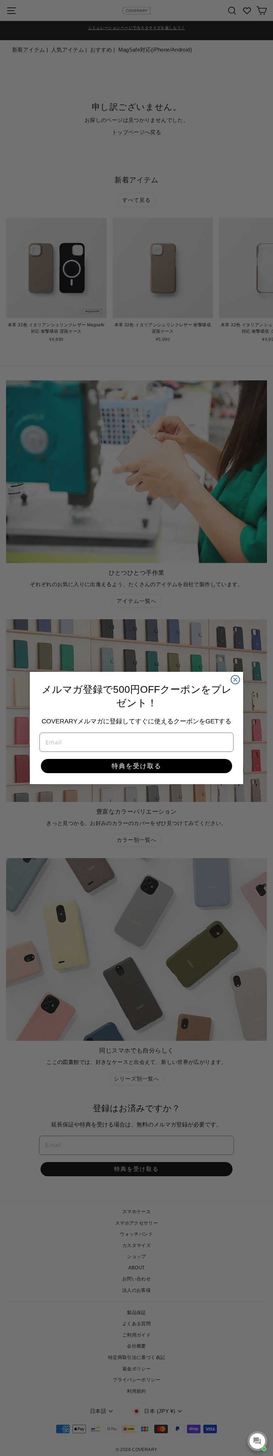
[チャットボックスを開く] (257, 1441)
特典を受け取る (136, 766)
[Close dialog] (235, 679)
